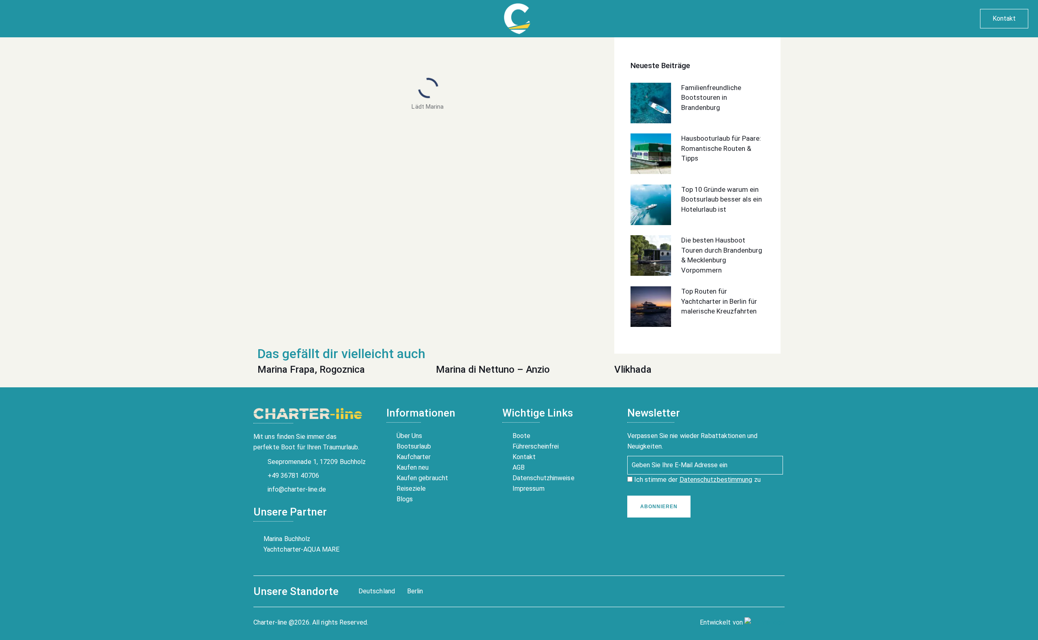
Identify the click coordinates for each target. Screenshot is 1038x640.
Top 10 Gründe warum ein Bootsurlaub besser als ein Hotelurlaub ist (721, 199)
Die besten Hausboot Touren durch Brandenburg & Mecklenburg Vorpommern (721, 255)
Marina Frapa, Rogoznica (311, 369)
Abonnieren (659, 506)
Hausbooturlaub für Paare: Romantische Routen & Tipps (721, 148)
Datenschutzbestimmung (716, 479)
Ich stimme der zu (697, 479)
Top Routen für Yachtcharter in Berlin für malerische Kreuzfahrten (719, 301)
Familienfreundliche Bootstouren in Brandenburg (711, 98)
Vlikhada (633, 369)
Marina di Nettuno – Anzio (493, 369)
